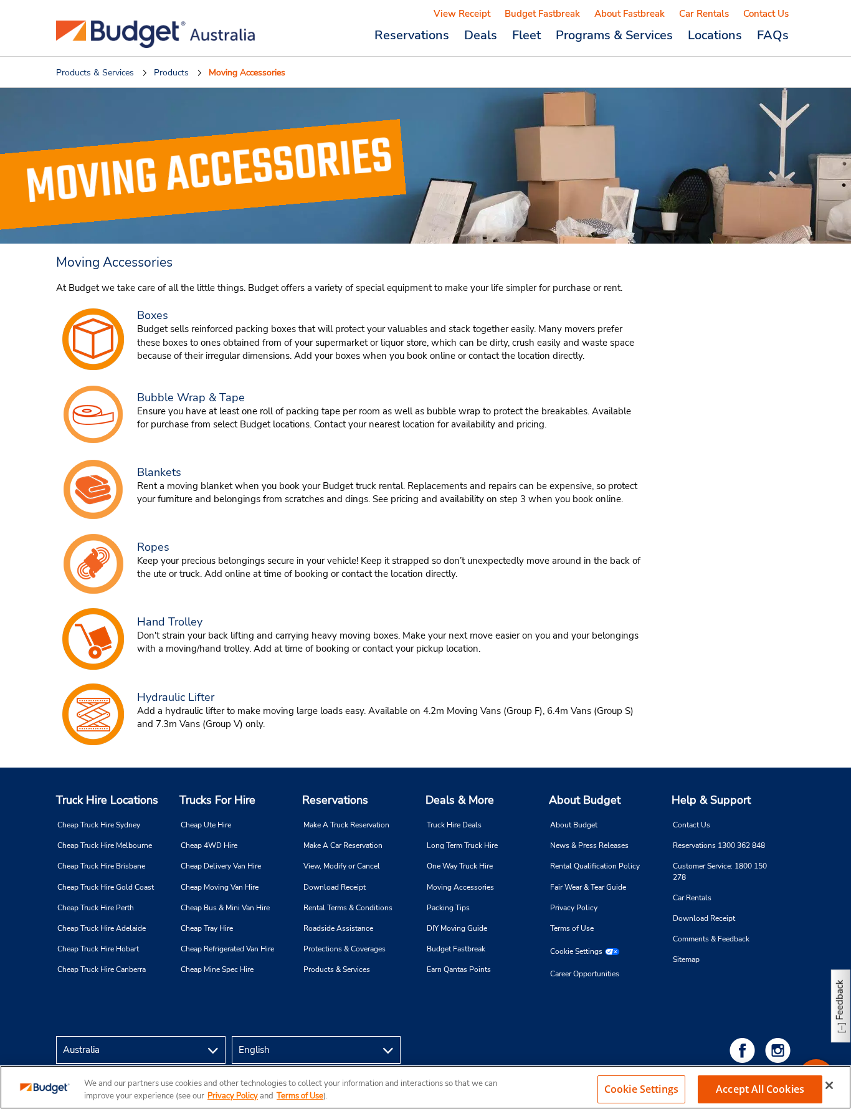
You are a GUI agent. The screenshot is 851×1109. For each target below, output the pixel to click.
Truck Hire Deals (454, 825)
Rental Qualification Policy (595, 866)
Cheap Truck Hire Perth (95, 908)
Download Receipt (334, 887)
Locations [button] (715, 35)
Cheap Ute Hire (206, 825)
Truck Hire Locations (107, 799)
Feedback (840, 999)
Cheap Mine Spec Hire (217, 969)
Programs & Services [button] (614, 35)
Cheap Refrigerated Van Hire (227, 949)
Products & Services (336, 969)
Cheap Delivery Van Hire (221, 866)
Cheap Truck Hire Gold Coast (105, 887)
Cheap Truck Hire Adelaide (101, 928)
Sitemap (686, 959)
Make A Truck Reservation (346, 825)
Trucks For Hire (217, 799)
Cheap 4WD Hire (209, 845)
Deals (480, 35)
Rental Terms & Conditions (347, 908)
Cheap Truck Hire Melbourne (104, 845)
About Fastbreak (629, 13)
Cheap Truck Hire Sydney (98, 825)
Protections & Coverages (344, 949)
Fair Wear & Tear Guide (588, 887)
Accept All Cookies (760, 1089)
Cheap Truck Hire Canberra (101, 969)
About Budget (584, 799)
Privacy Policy (573, 908)
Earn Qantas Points (459, 969)
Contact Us (766, 13)
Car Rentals (704, 13)
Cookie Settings (576, 951)
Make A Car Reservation (343, 845)
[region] (425, 1087)
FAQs (773, 35)
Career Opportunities (584, 974)
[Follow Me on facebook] (744, 1050)
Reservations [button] (411, 35)
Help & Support (711, 799)
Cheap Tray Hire (207, 928)
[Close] (829, 1085)
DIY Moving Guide (457, 928)
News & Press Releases (589, 845)
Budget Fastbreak (542, 13)
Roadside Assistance (338, 928)
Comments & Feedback (711, 939)
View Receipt (462, 13)
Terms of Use (572, 928)
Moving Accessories (460, 887)
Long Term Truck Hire (462, 845)
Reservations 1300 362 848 (719, 845)
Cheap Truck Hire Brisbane (101, 866)
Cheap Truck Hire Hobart (98, 949)
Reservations (335, 799)
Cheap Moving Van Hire (220, 887)
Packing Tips (448, 908)
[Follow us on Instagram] (780, 1050)
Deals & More (460, 799)
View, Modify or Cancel (341, 866)
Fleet (526, 35)
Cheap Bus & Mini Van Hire (225, 908)
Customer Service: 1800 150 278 (720, 871)
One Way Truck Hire (460, 866)
